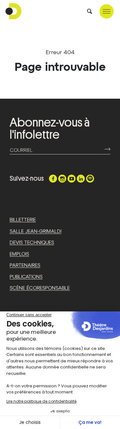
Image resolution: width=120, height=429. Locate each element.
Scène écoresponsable (40, 288)
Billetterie (23, 220)
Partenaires (25, 265)
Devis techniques (32, 242)
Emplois (19, 254)
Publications (26, 277)
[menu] (107, 11)
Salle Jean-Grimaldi (35, 231)
